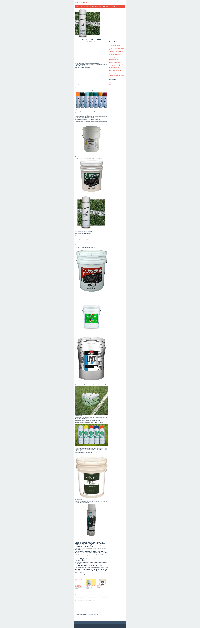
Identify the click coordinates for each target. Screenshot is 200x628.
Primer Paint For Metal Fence (113, 68)
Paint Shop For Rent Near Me (113, 43)
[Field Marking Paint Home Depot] (91, 582)
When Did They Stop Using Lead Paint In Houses (82, 595)
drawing (110, 82)
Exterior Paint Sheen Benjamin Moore (115, 62)
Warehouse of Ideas (81, 2)
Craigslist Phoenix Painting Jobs (114, 67)
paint (79, 591)
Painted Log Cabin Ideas (104, 595)
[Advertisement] (91, 53)
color (110, 80)
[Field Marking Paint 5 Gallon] (102, 582)
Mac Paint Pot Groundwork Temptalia (115, 70)
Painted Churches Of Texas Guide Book (115, 54)
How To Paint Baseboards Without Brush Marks (116, 75)
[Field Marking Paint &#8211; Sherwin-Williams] (80, 582)
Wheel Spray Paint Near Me (113, 59)
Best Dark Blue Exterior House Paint (114, 56)
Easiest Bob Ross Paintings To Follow (115, 52)
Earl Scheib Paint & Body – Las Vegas (115, 65)
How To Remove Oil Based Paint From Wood (116, 51)
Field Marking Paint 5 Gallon (102, 585)
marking (86, 591)
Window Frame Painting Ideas (113, 76)
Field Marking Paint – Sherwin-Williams (78, 586)
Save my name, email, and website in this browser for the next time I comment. (88, 614)
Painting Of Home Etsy (112, 73)
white (90, 591)
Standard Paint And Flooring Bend (114, 45)
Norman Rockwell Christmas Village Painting (116, 64)
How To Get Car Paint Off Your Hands (115, 60)
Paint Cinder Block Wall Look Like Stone (115, 72)
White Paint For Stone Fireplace (114, 57)
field (83, 591)
